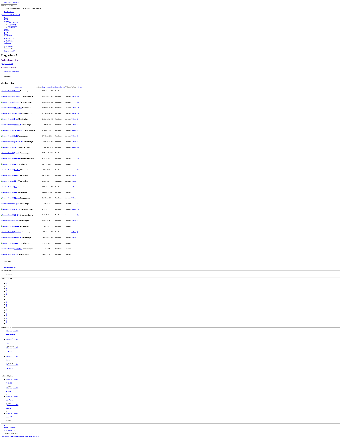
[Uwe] (7, 187)
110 (78, 215)
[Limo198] (7, 158)
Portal (6, 18)
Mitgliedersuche (6, 270)
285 (78, 102)
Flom (16, 181)
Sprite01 (9, 383)
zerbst (8, 343)
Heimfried (17, 232)
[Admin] (7, 226)
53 (77, 187)
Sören (16, 254)
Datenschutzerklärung (10, 427)
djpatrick (17, 113)
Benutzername (18, 87)
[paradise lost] (7, 141)
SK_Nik (17, 215)
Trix (15, 147)
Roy (15, 192)
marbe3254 (18, 249)
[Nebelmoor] (7, 130)
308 (78, 158)
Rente (16, 164)
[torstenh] (7, 96)
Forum (6, 19)
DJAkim (17, 209)
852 (78, 107)
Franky (17, 91)
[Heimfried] (7, 232)
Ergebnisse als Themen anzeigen (31, 8)
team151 (17, 243)
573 (78, 113)
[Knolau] (7, 170)
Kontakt (6, 30)
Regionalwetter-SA (9, 60)
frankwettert (10, 334)
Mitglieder (7, 21)
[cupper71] (7, 124)
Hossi (16, 119)
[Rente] (7, 164)
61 (77, 141)
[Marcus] (7, 198)
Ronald (17, 153)
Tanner (16, 102)
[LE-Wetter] (7, 107)
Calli (16, 136)
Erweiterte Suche (9, 12)
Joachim (9, 351)
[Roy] (7, 192)
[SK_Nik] (7, 215)
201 (78, 130)
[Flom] (7, 181)
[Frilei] (7, 175)
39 (77, 124)
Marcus (17, 198)
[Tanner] (7, 102)
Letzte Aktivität (60, 87)
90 (77, 220)
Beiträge (79, 87)
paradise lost (18, 142)
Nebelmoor (18, 130)
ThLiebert (9, 368)
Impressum (7, 426)
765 (78, 170)
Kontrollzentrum (8, 68)
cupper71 (17, 125)
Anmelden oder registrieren (12, 2)
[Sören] (7, 254)
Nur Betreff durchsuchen (13, 8)
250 (78, 209)
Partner (6, 34)
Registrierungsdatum (48, 87)
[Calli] (7, 136)
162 (78, 96)
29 (77, 136)
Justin (16, 220)
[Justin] (7, 220)
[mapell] (7, 203)
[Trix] (7, 147)
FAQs (6, 32)
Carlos (8, 360)
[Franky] (7, 91)
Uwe (15, 187)
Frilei (16, 175)
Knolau (17, 170)
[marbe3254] (7, 248)
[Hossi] (7, 119)
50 (77, 203)
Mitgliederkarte (8, 35)
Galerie (6, 29)
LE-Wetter (18, 108)
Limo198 (17, 158)
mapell (16, 204)
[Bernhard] (7, 237)
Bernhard (17, 237)
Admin (16, 226)
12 (77, 119)
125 (78, 147)
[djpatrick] (7, 113)
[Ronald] (7, 153)
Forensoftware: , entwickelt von (20, 436)
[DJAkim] (7, 209)
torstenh (17, 96)
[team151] (7, 243)
